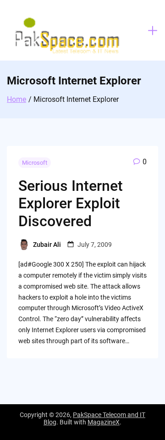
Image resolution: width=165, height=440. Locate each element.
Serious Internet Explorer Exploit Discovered (70, 203)
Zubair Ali (47, 244)
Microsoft (34, 162)
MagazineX (104, 422)
